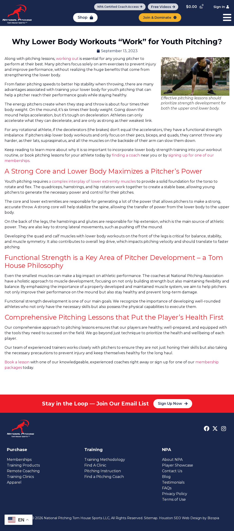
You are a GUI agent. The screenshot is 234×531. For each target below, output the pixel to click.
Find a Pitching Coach (104, 477)
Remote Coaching (23, 471)
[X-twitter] (215, 428)
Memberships (19, 459)
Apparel (14, 482)
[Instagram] (223, 428)
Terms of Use (174, 499)
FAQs (166, 488)
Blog (166, 477)
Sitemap (150, 518)
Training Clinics (20, 477)
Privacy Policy (174, 494)
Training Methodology (104, 459)
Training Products (23, 465)
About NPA (172, 459)
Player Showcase (177, 465)
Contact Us (172, 471)
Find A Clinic (95, 465)
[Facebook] (206, 428)
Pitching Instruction (102, 471)
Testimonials (173, 482)
